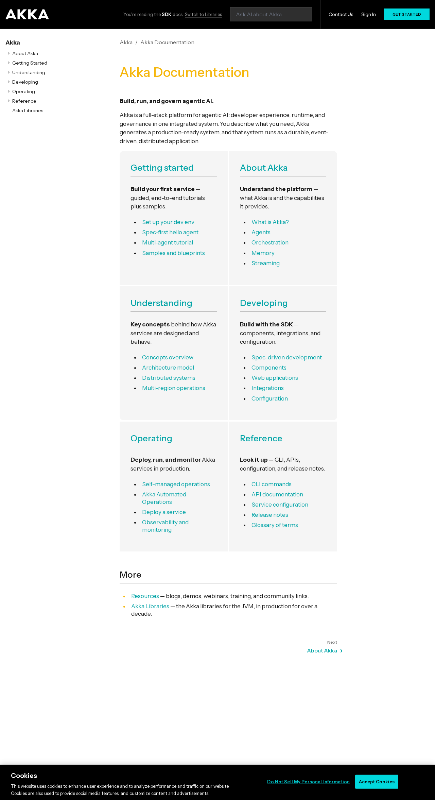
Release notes (269, 514)
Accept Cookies (377, 781)
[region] (217, 782)
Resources (145, 596)
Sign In (368, 14)
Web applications (274, 377)
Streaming (265, 263)
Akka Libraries (27, 110)
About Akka (25, 53)
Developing (25, 82)
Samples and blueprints (173, 253)
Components (268, 367)
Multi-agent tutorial (167, 242)
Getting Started (29, 63)
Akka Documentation (167, 42)
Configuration (269, 398)
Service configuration (279, 504)
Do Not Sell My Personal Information (308, 781)
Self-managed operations (176, 484)
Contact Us (341, 14)
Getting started (162, 167)
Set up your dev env (168, 222)
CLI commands (271, 484)
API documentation (277, 494)
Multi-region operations (173, 388)
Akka (12, 42)
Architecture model (168, 367)
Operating (23, 91)
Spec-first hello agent (170, 232)
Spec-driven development (286, 357)
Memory (263, 253)
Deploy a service (164, 512)
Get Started (407, 14)
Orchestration (270, 242)
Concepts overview (167, 357)
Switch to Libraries (203, 14)
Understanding (28, 72)
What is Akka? (270, 222)
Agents (261, 232)
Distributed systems (168, 377)
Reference (24, 101)
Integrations (267, 388)
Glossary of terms (274, 525)
